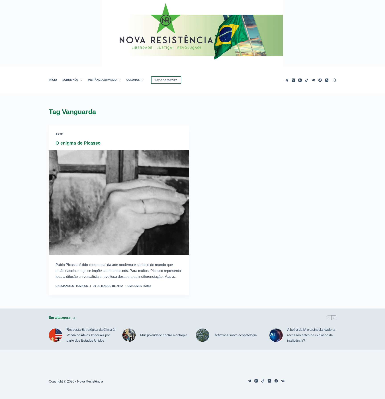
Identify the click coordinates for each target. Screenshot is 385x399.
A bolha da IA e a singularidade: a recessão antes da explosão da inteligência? (311, 335)
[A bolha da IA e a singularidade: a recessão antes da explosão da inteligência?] (276, 335)
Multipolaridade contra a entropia (163, 335)
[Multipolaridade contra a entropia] (129, 335)
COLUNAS (133, 79)
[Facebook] (320, 80)
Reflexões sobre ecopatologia (235, 335)
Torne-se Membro (166, 80)
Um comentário (139, 286)
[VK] (313, 80)
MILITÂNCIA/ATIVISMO (102, 79)
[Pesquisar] (334, 80)
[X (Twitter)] (293, 80)
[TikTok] (306, 80)
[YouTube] (300, 80)
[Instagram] (326, 80)
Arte (59, 134)
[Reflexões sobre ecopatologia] (202, 335)
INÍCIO (53, 79)
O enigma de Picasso (77, 143)
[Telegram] (286, 80)
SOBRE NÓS (70, 79)
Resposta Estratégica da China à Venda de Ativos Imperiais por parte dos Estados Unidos (91, 335)
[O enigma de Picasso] (119, 203)
